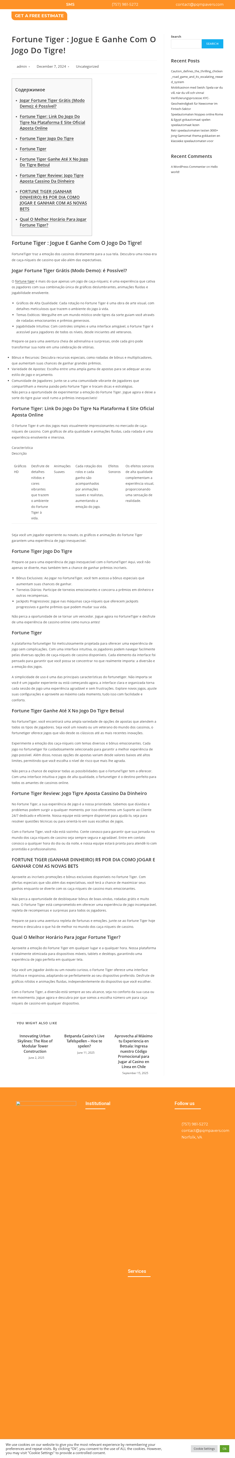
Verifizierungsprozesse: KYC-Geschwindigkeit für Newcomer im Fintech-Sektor (194, 103)
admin (22, 66)
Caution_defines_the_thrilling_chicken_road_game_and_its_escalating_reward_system (197, 76)
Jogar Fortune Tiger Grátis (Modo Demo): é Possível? (52, 103)
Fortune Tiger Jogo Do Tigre (47, 138)
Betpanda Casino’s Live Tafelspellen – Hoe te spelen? (84, 1041)
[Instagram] (25, 4)
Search (176, 36)
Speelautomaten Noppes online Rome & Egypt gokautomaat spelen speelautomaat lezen (197, 119)
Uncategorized (87, 66)
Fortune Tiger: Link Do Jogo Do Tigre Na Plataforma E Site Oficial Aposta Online (52, 122)
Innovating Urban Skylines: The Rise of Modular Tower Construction (35, 1043)
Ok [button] (225, 1449)
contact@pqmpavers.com (200, 4)
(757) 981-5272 (125, 4)
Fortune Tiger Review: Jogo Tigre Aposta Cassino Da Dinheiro (52, 178)
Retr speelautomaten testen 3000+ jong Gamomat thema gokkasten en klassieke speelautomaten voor (195, 135)
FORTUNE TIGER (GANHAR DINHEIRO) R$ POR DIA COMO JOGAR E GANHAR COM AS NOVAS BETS (53, 200)
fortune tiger (25, 281)
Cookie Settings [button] (204, 1449)
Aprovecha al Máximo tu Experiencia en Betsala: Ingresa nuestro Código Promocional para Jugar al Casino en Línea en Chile (134, 1051)
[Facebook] (14, 4)
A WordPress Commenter (188, 167)
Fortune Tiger (33, 148)
